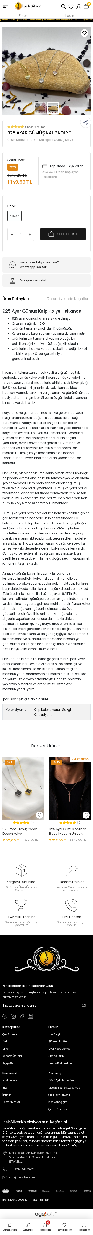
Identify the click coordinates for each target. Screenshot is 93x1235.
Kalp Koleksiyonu (47, 709)
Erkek (23, 15)
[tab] (15, 298)
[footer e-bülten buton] (83, 1005)
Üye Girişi (54, 1034)
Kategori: (56, 140)
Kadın (69, 15)
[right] (87, 800)
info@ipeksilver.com (22, 1177)
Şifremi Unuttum (58, 1041)
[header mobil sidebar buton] (5, 6)
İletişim (7, 1094)
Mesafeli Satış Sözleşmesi (64, 1087)
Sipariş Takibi (56, 1055)
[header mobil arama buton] (63, 6)
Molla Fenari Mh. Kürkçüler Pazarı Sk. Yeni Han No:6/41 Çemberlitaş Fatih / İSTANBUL (33, 1157)
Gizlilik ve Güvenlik (59, 1094)
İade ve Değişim (57, 1102)
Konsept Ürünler (12, 1055)
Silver (14, 216)
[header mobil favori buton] (71, 6)
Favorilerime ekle (84, 33)
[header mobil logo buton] (27, 5)
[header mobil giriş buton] (79, 6)
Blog (5, 1087)
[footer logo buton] (47, 959)
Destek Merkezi (11, 1102)
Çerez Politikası (57, 1109)
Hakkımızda (9, 1080)
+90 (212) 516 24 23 (22, 1169)
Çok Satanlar (10, 1034)
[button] (9, 71)
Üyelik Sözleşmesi (59, 1048)
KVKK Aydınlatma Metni (62, 1080)
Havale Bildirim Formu (61, 1063)
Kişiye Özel (9, 1063)
